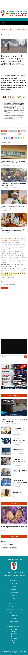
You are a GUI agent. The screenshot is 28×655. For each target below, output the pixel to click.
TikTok (14, 640)
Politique (14, 131)
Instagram (14, 633)
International (14, 589)
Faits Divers (14, 583)
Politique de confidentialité (14, 607)
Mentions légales (14, 612)
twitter (15, 631)
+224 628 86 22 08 (17, 572)
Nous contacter (14, 615)
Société (3, 133)
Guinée (9, 35)
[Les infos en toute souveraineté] (14, 13)
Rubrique (14, 595)
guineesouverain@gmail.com (16, 575)
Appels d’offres (14, 580)
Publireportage (14, 592)
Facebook (14, 629)
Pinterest (15, 638)
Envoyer (4, 288)
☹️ (9, 273)
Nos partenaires (14, 621)
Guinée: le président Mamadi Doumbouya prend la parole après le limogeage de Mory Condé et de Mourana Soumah (14, 230)
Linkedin (15, 635)
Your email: (4, 541)
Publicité (14, 618)
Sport (14, 598)
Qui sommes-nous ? (14, 603)
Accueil (3, 35)
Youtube (15, 636)
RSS (15, 642)
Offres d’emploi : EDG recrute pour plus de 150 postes (19, 430)
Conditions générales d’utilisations (14, 609)
